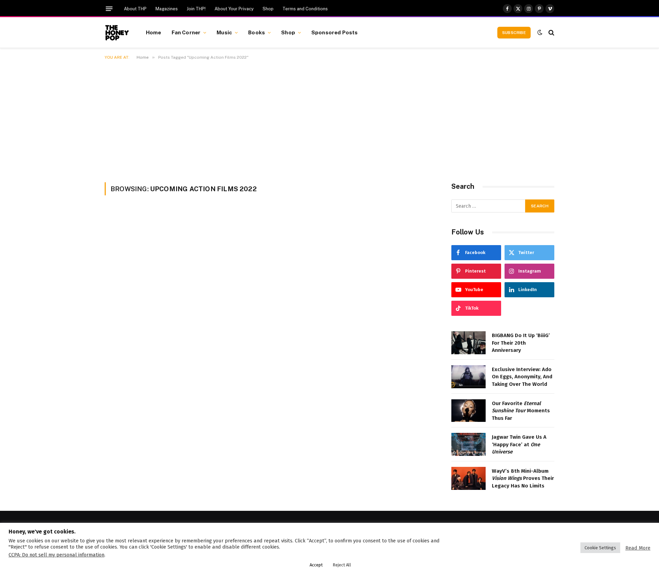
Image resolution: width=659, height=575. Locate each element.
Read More (637, 548)
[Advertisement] (329, 120)
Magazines (166, 8)
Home (153, 32)
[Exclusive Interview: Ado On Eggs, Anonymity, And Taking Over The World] (468, 376)
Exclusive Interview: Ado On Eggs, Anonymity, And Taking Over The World (522, 376)
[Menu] (109, 8)
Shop (268, 8)
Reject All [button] (342, 564)
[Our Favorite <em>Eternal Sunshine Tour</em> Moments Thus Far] (468, 410)
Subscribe (514, 32)
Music (224, 32)
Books (256, 32)
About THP (135, 8)
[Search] (550, 32)
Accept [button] (316, 564)
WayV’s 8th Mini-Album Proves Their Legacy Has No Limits (523, 478)
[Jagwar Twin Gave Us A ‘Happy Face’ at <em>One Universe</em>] (468, 444)
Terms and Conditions (305, 8)
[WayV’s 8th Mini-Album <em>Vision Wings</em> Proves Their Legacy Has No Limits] (468, 478)
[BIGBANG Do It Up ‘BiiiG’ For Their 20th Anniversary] (468, 342)
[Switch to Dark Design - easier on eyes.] (540, 32)
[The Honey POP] (117, 32)
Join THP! (196, 8)
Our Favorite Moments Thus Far (521, 410)
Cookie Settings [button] (600, 547)
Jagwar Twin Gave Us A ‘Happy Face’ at (519, 444)
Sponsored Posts (334, 32)
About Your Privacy (234, 8)
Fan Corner (186, 32)
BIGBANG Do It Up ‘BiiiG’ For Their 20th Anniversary (521, 342)
